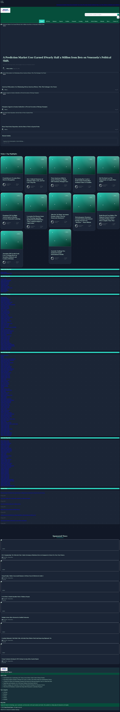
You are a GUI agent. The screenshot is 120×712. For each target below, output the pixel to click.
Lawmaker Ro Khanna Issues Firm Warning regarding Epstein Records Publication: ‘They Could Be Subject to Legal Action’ (35, 220)
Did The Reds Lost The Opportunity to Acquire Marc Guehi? (107, 179)
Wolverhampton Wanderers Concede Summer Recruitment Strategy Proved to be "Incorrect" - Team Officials (83, 219)
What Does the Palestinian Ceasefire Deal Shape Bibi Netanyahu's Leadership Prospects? (22, 686)
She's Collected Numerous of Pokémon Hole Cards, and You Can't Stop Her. (36, 180)
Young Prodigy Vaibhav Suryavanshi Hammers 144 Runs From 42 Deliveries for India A (15, 498)
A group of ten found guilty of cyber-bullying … (13, 141)
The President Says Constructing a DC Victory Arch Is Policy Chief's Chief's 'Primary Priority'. (24, 677)
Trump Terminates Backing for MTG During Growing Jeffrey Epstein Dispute (14, 520)
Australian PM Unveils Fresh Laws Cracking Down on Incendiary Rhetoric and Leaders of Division (11, 256)
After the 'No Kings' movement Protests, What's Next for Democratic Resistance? (60, 216)
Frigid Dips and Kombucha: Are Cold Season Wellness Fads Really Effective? (20, 683)
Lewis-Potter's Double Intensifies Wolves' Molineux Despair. (16, 596)
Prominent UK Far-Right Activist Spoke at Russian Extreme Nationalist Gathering (11, 217)
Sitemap (17, 709)
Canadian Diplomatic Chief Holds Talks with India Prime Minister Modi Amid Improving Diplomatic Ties (26, 638)
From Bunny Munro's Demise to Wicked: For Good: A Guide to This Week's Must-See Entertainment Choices (27, 679)
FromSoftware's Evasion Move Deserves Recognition (11, 179)
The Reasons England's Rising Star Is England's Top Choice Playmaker (57, 4)
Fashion (5, 697)
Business (5, 694)
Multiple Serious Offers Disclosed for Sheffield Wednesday (10, 509)
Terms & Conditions (11, 709)
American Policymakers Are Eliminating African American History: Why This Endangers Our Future (29, 87)
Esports (5, 695)
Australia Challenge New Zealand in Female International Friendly (58, 252)
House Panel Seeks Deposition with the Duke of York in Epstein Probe (21, 126)
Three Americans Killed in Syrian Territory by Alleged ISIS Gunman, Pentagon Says (59, 179)
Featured (5, 699)
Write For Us (3, 709)
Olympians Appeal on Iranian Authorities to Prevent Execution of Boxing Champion (24, 106)
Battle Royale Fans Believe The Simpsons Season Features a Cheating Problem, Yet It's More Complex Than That (108, 218)
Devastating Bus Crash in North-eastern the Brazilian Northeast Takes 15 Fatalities (83, 180)
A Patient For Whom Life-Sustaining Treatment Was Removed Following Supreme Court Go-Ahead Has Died (27, 681)
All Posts (5, 692)
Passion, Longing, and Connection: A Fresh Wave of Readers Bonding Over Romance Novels (24, 685)
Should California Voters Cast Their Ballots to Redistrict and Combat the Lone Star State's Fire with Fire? (96, 4)
